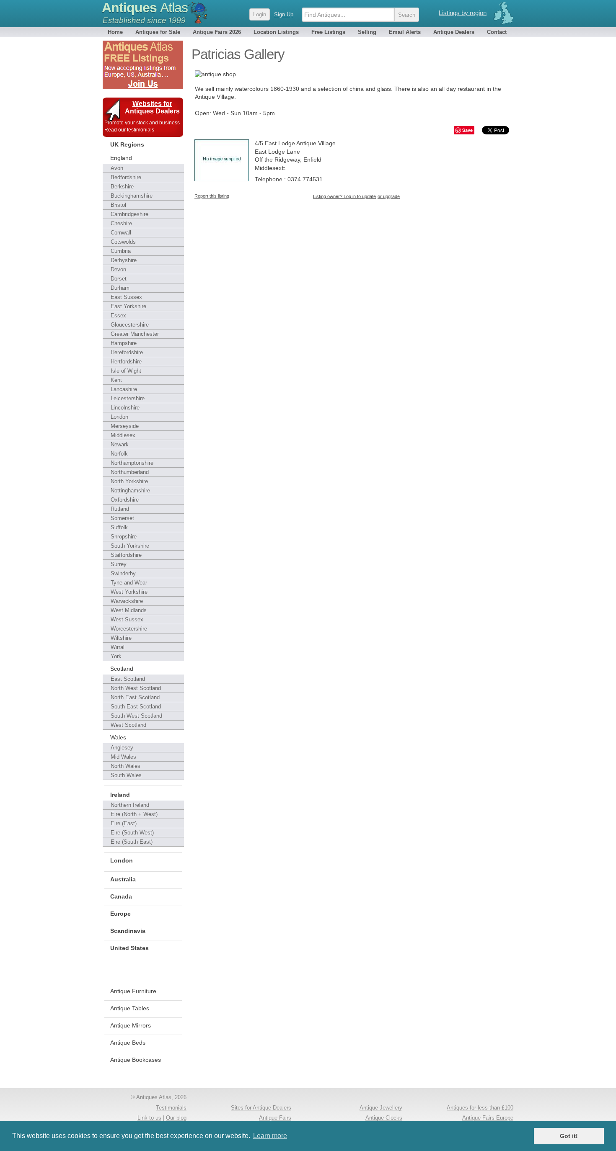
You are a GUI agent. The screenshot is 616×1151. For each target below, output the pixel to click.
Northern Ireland (130, 805)
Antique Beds (127, 1042)
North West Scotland (136, 688)
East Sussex (126, 297)
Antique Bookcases (135, 1059)
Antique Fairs (275, 1118)
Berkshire (122, 186)
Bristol (118, 205)
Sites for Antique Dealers (261, 1108)
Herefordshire (127, 352)
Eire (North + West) (134, 814)
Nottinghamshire (130, 490)
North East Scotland (135, 697)
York (116, 656)
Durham (120, 288)
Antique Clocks (383, 1118)
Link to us (149, 1118)
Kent (116, 380)
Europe (120, 913)
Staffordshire (126, 555)
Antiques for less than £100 (480, 1108)
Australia (123, 879)
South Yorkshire (130, 546)
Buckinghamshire (132, 196)
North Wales (125, 766)
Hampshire (124, 343)
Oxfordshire (125, 500)
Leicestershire (128, 398)
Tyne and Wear (129, 582)
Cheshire (121, 223)
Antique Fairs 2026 (217, 32)
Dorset (119, 279)
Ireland (120, 794)
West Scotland (128, 725)
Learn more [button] (270, 1135)
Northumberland (130, 472)
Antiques (145, 7)
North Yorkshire (129, 481)
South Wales (126, 775)
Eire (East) (124, 823)
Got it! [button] (569, 1136)
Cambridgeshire (129, 214)
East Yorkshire (128, 306)
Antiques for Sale (157, 32)
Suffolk (119, 527)
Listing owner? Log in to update (344, 196)
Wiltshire (121, 638)
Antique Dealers (453, 32)
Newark (120, 444)
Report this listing (211, 195)
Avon (117, 168)
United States (129, 948)
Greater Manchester (135, 334)
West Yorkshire (129, 592)
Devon (118, 269)
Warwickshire (127, 601)
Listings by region (463, 12)
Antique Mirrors (130, 1025)
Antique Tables (129, 1008)
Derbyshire (124, 260)
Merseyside (125, 426)
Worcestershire (129, 629)
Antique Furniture (133, 991)
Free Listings (328, 32)
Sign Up (283, 14)
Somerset (122, 518)
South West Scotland (136, 716)
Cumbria (121, 251)
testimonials (140, 130)
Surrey (119, 564)
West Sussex (127, 619)
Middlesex (123, 435)
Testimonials (171, 1108)
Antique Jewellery (381, 1108)
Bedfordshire (126, 177)
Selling (367, 32)
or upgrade (389, 196)
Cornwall (121, 232)
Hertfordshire (126, 361)
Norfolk (119, 454)
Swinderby (123, 573)
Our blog (176, 1118)
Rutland (120, 509)
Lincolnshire (125, 407)
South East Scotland (136, 706)
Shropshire (124, 536)
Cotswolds (123, 242)
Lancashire (124, 389)
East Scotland (128, 679)
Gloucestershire (130, 325)
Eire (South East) (132, 842)
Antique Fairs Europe (487, 1118)
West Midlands (129, 610)
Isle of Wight (126, 371)
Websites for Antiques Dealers (152, 107)
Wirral (117, 647)
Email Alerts (405, 32)
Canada (121, 896)
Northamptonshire (132, 463)
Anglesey (122, 747)
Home (115, 32)
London (119, 417)
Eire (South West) (132, 832)
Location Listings (276, 32)
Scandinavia (127, 930)
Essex (118, 315)
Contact (497, 32)
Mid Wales (123, 757)
